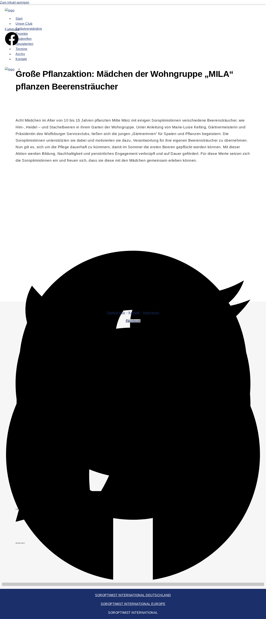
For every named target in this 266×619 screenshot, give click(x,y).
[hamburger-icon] (179, 19)
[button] (133, 251)
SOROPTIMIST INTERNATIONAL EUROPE (133, 604)
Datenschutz (116, 312)
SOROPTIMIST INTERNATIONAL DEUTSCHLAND (133, 595)
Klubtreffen (24, 38)
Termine (21, 49)
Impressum (151, 312)
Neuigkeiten (24, 44)
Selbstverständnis (29, 28)
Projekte (22, 33)
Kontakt (21, 59)
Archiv (20, 54)
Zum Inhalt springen (14, 2)
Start (19, 18)
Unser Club (24, 23)
